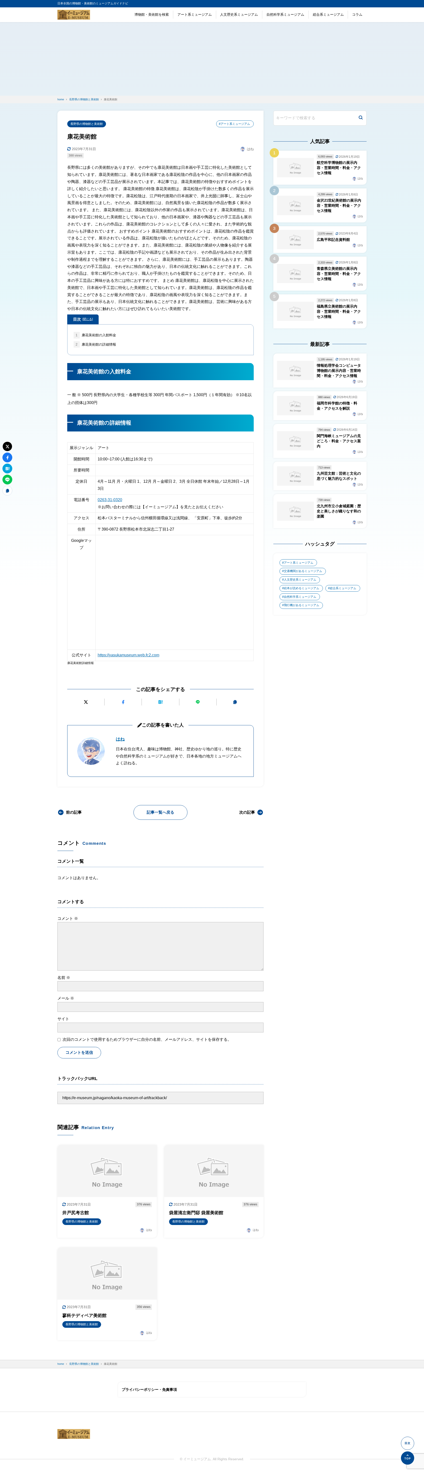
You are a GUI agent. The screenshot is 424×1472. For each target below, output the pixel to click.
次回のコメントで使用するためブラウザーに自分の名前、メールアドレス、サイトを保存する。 (147, 1039)
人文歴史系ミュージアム (239, 14)
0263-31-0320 (110, 500)
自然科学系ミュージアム (285, 14)
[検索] (360, 118)
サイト (63, 1019)
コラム (357, 14)
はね (120, 739)
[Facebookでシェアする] (123, 702)
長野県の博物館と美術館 (86, 124)
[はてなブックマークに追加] (160, 702)
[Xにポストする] (85, 702)
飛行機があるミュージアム (301, 605)
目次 (83, 319)
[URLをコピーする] (235, 702)
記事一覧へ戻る (160, 812)
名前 (63, 978)
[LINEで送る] (197, 702)
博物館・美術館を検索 (151, 14)
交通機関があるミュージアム (303, 571)
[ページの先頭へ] (407, 1458)
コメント (67, 918)
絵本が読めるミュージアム (301, 588)
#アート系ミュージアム (234, 124)
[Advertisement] (212, 59)
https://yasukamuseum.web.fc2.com (128, 655)
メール (65, 998)
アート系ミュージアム (194, 14)
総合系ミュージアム (328, 14)
